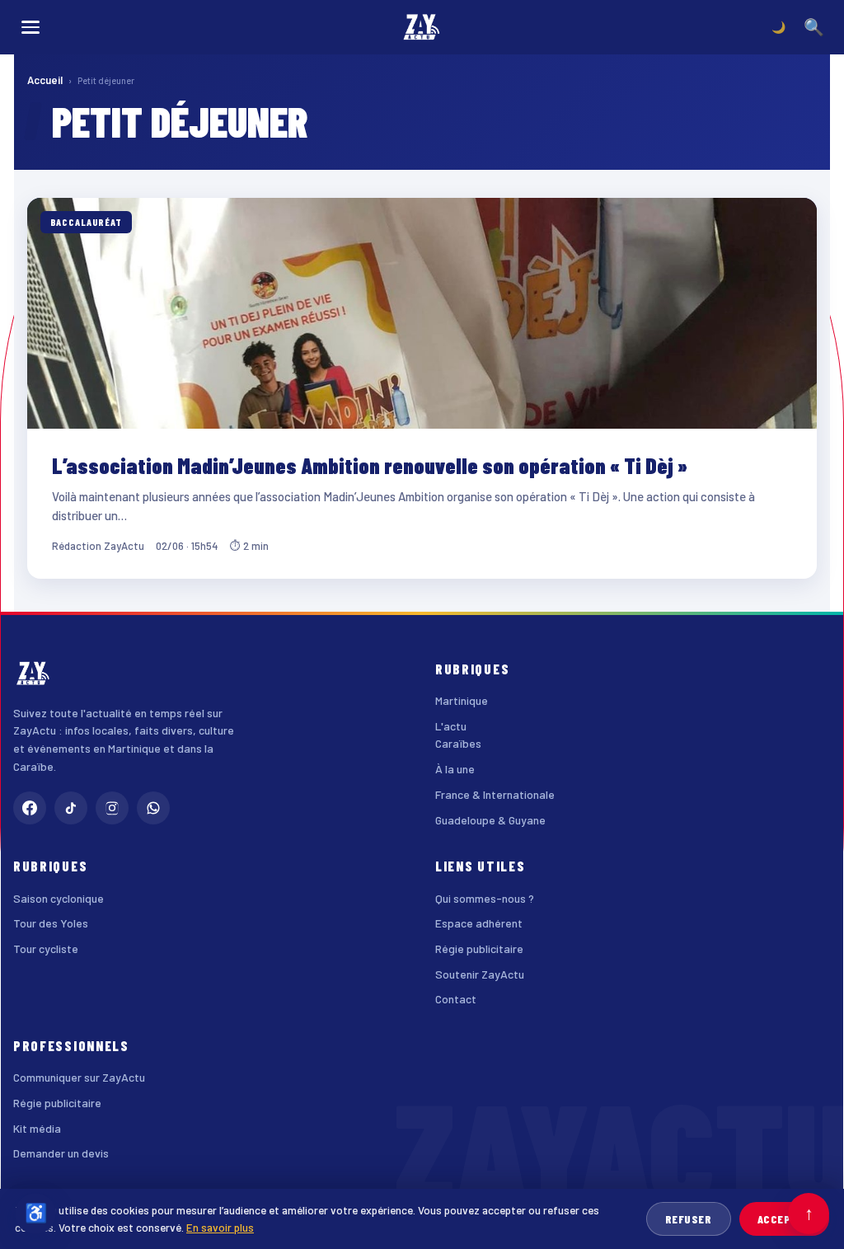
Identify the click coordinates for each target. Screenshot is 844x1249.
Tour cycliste (45, 948)
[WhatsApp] (153, 807)
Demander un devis (61, 1153)
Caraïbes (458, 743)
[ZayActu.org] (422, 27)
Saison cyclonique (58, 898)
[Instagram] (112, 807)
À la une (455, 769)
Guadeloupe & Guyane (490, 820)
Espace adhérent (479, 923)
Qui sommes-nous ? (484, 898)
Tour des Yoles (50, 923)
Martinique (461, 700)
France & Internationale (495, 794)
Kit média (37, 1128)
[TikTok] (70, 807)
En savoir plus (220, 1227)
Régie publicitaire (479, 948)
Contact (455, 999)
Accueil (45, 80)
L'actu (451, 726)
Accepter (784, 1219)
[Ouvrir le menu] (30, 27)
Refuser (688, 1219)
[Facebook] (29, 807)
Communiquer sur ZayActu (79, 1077)
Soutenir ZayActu (479, 974)
